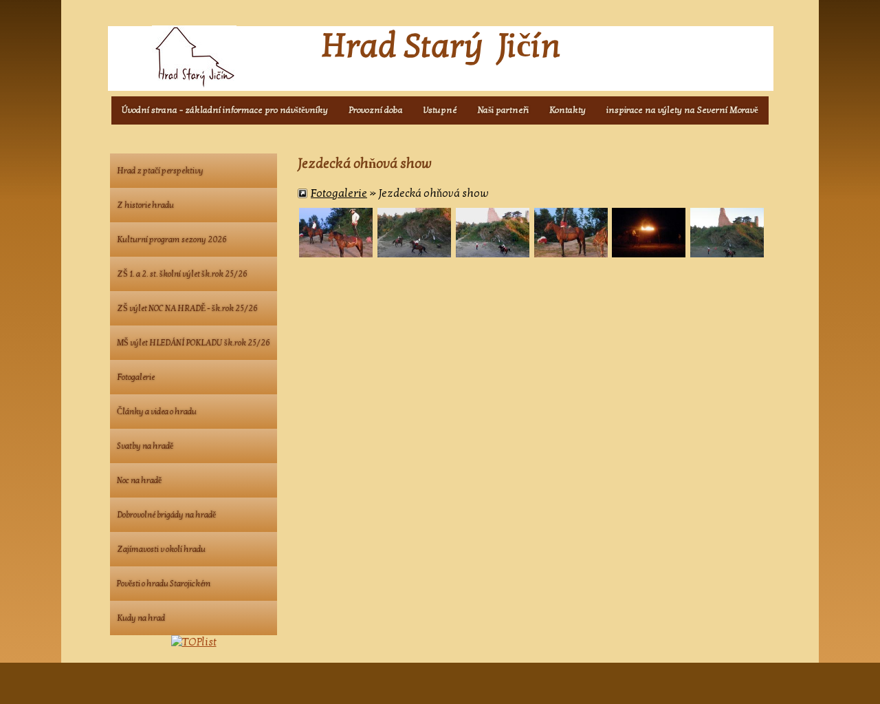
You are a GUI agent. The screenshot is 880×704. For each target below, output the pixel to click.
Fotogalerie (339, 193)
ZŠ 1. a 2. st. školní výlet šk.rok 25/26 (182, 274)
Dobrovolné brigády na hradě (166, 515)
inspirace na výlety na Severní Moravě (682, 110)
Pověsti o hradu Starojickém (164, 583)
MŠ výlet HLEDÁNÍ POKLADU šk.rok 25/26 (193, 343)
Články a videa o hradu (157, 411)
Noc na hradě (139, 480)
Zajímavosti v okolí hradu (161, 549)
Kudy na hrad (141, 618)
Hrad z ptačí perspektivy (160, 170)
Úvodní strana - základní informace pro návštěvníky (225, 110)
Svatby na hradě (145, 446)
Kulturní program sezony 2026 (172, 239)
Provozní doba (376, 110)
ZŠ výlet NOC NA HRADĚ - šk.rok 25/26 (187, 308)
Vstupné (440, 110)
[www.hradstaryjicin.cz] (197, 56)
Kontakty (567, 110)
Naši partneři (503, 110)
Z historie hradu (145, 205)
